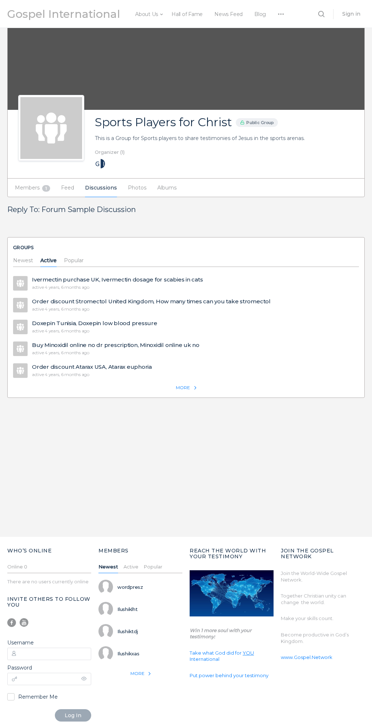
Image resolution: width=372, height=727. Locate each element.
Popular (74, 261)
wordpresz (130, 587)
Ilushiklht (127, 609)
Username (20, 642)
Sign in (351, 14)
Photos (137, 187)
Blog (260, 14)
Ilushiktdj (127, 631)
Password (19, 667)
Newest (23, 261)
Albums (167, 187)
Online (17, 567)
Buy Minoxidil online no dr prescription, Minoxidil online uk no (115, 345)
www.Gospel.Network (306, 657)
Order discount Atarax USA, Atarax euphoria (92, 367)
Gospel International (63, 14)
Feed (67, 187)
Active (48, 261)
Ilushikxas (128, 653)
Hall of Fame (187, 14)
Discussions (101, 187)
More (183, 387)
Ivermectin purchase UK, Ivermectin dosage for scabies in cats (117, 280)
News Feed (228, 14)
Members (31, 187)
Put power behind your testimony (229, 675)
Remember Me (38, 697)
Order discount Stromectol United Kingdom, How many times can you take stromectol (151, 301)
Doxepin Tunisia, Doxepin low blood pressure (94, 323)
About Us (146, 14)
